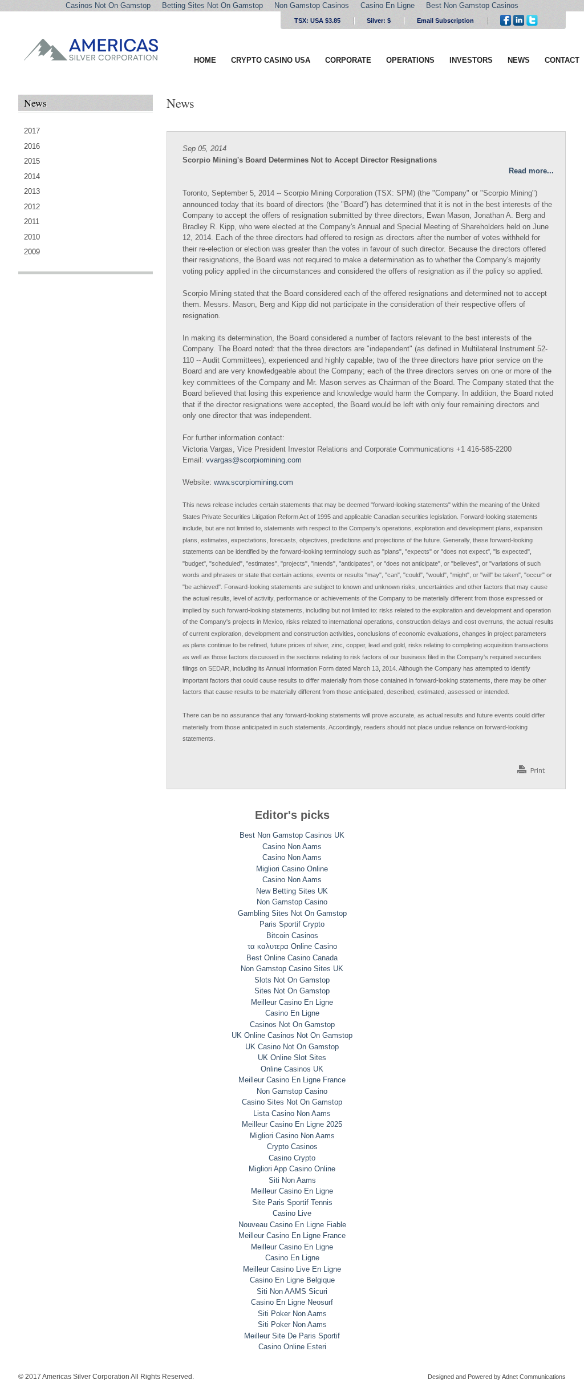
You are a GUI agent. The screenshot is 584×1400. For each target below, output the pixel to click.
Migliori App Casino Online (292, 1168)
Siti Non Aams (292, 1180)
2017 (32, 131)
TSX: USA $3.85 (317, 20)
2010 (32, 237)
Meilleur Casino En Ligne (292, 1002)
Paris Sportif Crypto (292, 924)
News (519, 60)
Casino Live (292, 1213)
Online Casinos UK (292, 1069)
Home (205, 60)
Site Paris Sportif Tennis (292, 1202)
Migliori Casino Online (292, 869)
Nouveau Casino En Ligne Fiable (292, 1224)
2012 (32, 206)
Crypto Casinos (292, 1146)
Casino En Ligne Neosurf (292, 1302)
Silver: (379, 20)
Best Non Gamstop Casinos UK (292, 835)
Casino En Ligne (292, 1013)
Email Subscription (445, 20)
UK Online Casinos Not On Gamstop (292, 1035)
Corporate (348, 60)
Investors (471, 60)
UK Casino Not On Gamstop (292, 1046)
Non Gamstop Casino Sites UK (292, 968)
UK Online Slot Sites (292, 1057)
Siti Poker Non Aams (292, 1313)
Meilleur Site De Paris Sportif (292, 1336)
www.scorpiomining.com (253, 482)
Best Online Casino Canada (292, 957)
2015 (32, 161)
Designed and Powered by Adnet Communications (497, 1376)
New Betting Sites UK (292, 891)
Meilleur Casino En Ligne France (292, 1080)
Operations (410, 60)
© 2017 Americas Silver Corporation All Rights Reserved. (106, 1377)
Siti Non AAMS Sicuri (292, 1291)
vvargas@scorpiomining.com (254, 460)
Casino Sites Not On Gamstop (292, 1102)
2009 (32, 251)
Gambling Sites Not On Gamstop (292, 913)
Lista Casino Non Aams (292, 1113)
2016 (32, 146)
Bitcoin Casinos (292, 935)
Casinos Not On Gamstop (292, 1024)
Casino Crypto (292, 1158)
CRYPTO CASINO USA (270, 60)
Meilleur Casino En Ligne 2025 (292, 1124)
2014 (32, 176)
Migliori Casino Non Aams (292, 1135)
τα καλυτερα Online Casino (292, 946)
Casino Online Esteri (292, 1346)
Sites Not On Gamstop (292, 991)
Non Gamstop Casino (292, 902)
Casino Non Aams (292, 846)
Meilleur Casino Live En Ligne (292, 1269)
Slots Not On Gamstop (292, 980)
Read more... (531, 171)
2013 (32, 191)
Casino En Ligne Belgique (292, 1280)
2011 (31, 221)
